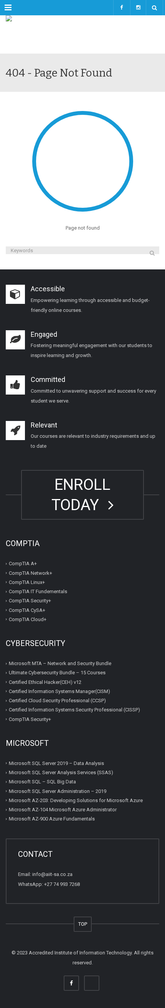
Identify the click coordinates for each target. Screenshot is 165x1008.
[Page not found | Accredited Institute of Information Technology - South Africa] (82, 34)
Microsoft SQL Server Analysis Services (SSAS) (61, 772)
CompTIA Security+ (30, 600)
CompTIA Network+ (30, 573)
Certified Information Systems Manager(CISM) (59, 691)
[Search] (152, 252)
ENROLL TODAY (81, 495)
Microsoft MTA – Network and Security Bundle (60, 663)
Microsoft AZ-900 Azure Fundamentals (52, 819)
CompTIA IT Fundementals (38, 591)
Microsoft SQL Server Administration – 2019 (57, 791)
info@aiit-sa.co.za (52, 874)
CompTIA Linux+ (27, 582)
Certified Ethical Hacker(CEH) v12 (45, 682)
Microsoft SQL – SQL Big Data (42, 782)
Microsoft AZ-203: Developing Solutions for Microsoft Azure (76, 800)
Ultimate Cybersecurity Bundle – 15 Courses (57, 672)
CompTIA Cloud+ (27, 619)
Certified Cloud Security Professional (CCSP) (57, 700)
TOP (82, 924)
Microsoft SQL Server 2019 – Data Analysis (56, 763)
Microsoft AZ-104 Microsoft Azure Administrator (63, 809)
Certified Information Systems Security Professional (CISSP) (74, 710)
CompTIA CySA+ (27, 610)
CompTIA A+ (23, 563)
